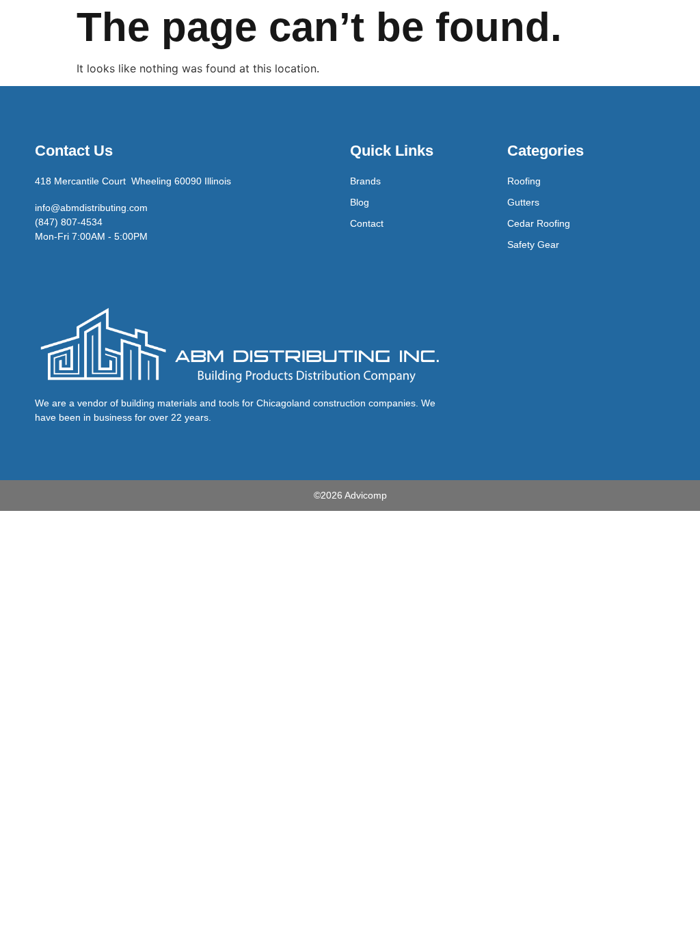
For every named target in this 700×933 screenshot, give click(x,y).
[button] (663, 71)
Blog (359, 202)
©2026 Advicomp (350, 495)
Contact (366, 223)
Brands (365, 181)
